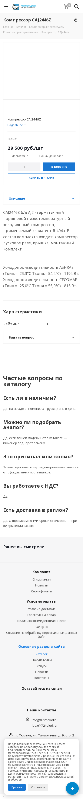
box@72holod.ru (45, 725)
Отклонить (38, 787)
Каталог (41, 654)
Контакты (41, 678)
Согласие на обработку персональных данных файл (41, 634)
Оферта (42, 626)
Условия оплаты (41, 601)
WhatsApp (51, 698)
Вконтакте (30, 698)
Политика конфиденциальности (41, 620)
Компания (41, 572)
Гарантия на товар (41, 615)
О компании (42, 579)
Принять (16, 787)
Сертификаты (41, 591)
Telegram (40, 698)
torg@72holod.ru (45, 720)
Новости (41, 585)
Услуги (42, 666)
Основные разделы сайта (41, 646)
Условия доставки (41, 609)
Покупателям (41, 660)
